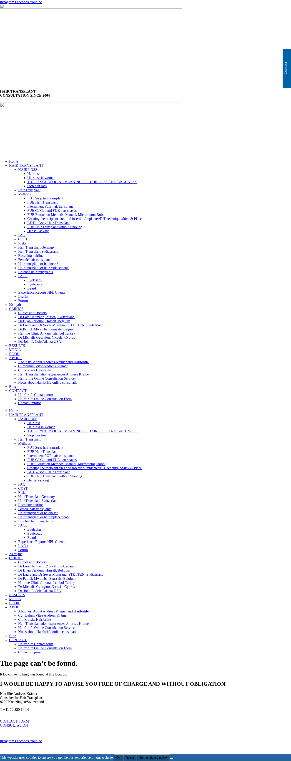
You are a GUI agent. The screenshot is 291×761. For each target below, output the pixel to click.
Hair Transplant (29, 190)
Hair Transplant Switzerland (38, 251)
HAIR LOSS (27, 169)
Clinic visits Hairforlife (34, 370)
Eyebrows (34, 284)
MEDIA (15, 350)
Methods (24, 194)
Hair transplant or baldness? (38, 264)
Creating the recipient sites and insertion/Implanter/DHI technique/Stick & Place (84, 219)
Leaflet (23, 296)
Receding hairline (30, 255)
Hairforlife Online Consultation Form (45, 399)
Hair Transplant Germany (36, 247)
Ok (118, 757)
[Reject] (171, 758)
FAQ (21, 235)
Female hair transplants (34, 260)
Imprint (5, 733)
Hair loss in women (41, 178)
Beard (31, 288)
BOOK (14, 354)
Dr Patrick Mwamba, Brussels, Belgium (46, 329)
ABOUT (15, 358)
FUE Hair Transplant (42, 202)
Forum (23, 300)
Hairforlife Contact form (35, 395)
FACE (23, 276)
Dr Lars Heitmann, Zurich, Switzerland (46, 317)
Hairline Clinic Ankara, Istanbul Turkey (46, 333)
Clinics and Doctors (32, 313)
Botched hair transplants (35, 272)
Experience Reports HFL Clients (41, 292)
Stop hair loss (37, 186)
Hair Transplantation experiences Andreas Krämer (54, 374)
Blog (12, 386)
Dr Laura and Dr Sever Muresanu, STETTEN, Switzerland (60, 325)
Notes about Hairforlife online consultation (48, 382)
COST (23, 239)
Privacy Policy (11, 749)
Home (13, 161)
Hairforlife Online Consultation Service (46, 378)
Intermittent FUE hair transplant (50, 206)
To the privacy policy (153, 757)
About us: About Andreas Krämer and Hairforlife (53, 362)
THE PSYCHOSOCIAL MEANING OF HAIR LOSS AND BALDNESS (82, 182)
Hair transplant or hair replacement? (43, 268)
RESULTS (17, 346)
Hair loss (33, 174)
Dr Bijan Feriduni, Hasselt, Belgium (44, 321)
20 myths (15, 305)
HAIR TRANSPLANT (26, 165)
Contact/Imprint (29, 403)
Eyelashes (34, 280)
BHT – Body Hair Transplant (48, 223)
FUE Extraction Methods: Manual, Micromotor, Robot (66, 215)
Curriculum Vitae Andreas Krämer (43, 366)
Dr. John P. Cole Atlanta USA (39, 341)
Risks (22, 243)
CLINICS (16, 309)
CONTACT (18, 391)
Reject (130, 757)
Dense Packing (38, 231)
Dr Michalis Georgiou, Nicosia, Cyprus (46, 337)
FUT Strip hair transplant (45, 198)
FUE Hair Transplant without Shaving (54, 227)
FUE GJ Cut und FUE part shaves (52, 210)
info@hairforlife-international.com (24, 714)
